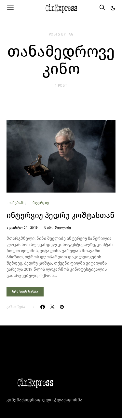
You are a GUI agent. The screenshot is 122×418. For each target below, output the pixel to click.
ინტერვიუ (40, 203)
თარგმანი (16, 203)
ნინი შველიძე (57, 227)
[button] (112, 8)
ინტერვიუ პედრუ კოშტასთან (60, 215)
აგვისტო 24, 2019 (22, 227)
